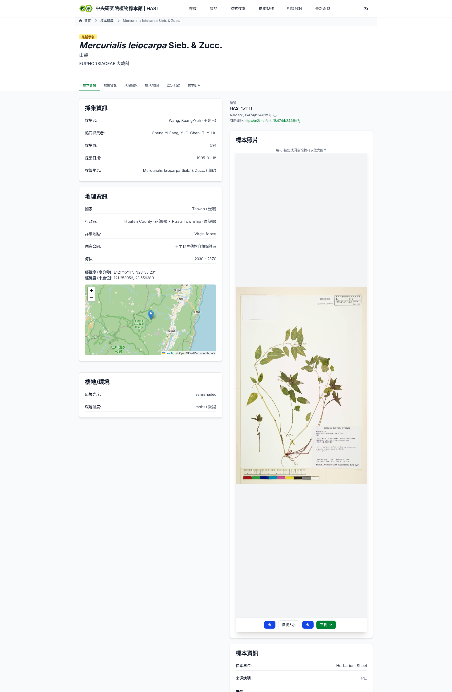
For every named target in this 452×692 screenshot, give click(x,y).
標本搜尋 (106, 21)
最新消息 (322, 8)
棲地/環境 (152, 85)
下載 (323, 625)
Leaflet (169, 353)
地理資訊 (130, 85)
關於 (213, 8)
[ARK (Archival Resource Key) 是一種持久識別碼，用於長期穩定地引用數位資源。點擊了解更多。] (275, 115)
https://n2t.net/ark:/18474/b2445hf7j (272, 121)
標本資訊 (89, 85)
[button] (151, 315)
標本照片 (194, 85)
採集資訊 (110, 85)
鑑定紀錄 (173, 85)
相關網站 (294, 8)
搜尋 (193, 8)
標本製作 (266, 8)
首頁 (87, 21)
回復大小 (288, 625)
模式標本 (238, 8)
